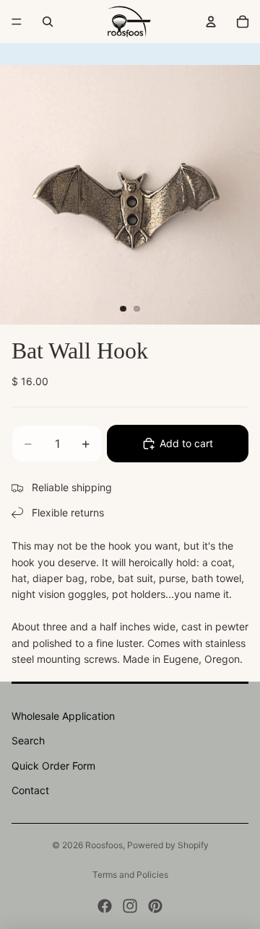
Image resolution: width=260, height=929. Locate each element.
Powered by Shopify (168, 845)
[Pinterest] (155, 906)
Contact (30, 790)
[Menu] (16, 21)
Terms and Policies (130, 874)
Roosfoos (104, 845)
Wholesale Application (63, 716)
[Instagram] (130, 906)
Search (28, 740)
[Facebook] (104, 906)
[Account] (211, 22)
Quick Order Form (53, 766)
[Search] (48, 22)
